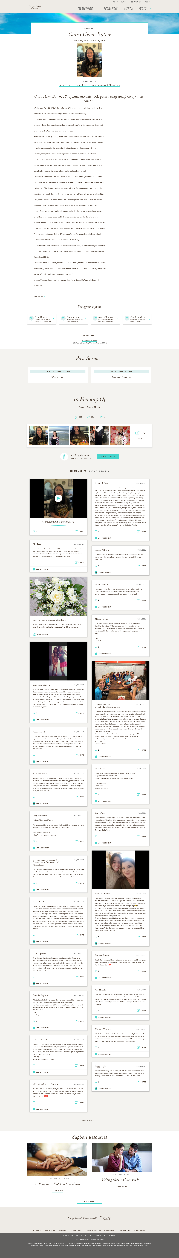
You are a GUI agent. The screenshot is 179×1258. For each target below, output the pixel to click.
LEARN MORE (57, 1190)
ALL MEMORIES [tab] (78, 471)
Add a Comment (104, 538)
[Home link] (34, 7)
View (140, 439)
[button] (87, 8)
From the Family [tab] (99, 471)
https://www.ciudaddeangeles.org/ (47, 291)
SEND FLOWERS (42, 634)
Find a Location (120, 2)
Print (147, 2)
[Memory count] (76, 417)
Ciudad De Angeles (89, 340)
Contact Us (136, 2)
